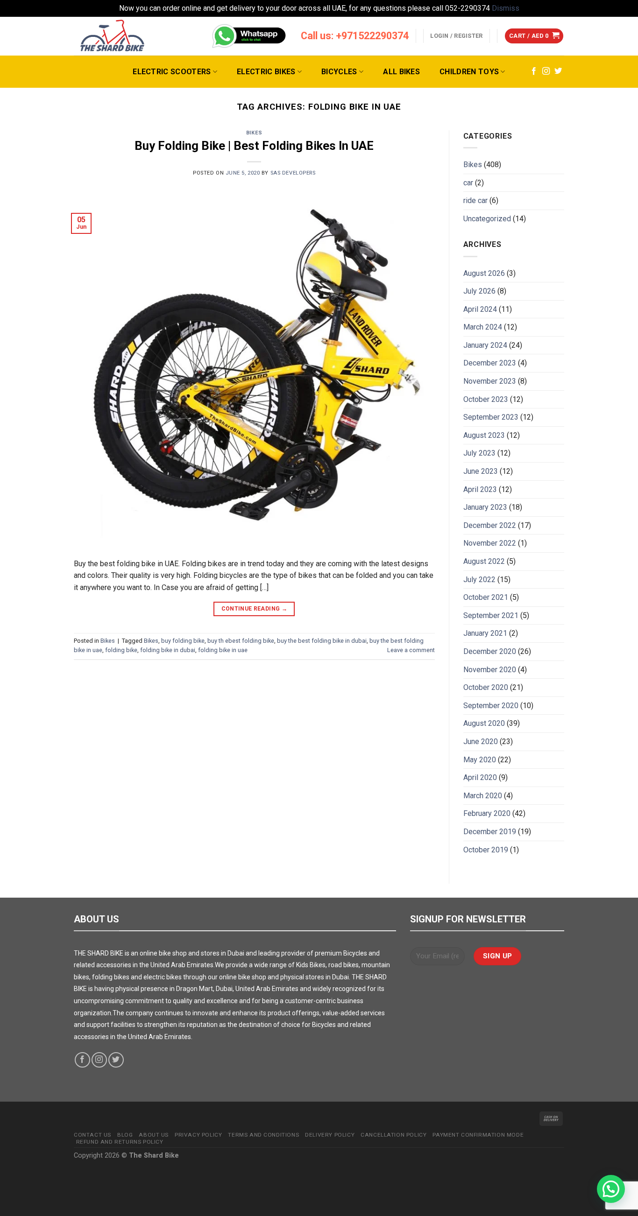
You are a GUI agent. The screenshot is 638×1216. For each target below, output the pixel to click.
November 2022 (489, 543)
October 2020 (485, 687)
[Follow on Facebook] (534, 71)
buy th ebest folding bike (240, 640)
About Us (154, 1135)
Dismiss (505, 8)
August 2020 (484, 723)
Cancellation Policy (393, 1135)
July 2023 (479, 453)
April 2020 (480, 777)
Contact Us (92, 1135)
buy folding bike (183, 640)
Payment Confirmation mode (478, 1135)
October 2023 (485, 399)
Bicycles (339, 71)
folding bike (121, 650)
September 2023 (490, 417)
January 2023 (485, 507)
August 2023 (484, 435)
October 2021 (485, 597)
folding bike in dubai (167, 650)
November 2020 (489, 669)
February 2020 (486, 813)
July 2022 (479, 579)
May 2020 (479, 759)
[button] (611, 1189)
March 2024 (482, 327)
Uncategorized (487, 218)
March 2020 (482, 795)
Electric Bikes (266, 71)
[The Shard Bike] (112, 36)
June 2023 (480, 471)
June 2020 (480, 741)
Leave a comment (411, 650)
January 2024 (485, 345)
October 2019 (485, 849)
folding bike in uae (223, 650)
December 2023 (489, 362)
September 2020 (490, 705)
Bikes (254, 133)
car (468, 182)
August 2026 (484, 273)
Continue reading (254, 608)
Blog (125, 1135)
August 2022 (484, 561)
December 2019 (489, 831)
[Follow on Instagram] (546, 71)
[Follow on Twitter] (558, 71)
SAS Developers (293, 173)
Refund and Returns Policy (119, 1142)
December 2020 (489, 651)
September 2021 (490, 615)
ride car (475, 200)
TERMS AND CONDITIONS (263, 1135)
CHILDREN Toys (469, 71)
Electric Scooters (172, 71)
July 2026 (479, 291)
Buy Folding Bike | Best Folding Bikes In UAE (254, 146)
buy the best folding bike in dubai (322, 640)
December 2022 (489, 525)
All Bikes (401, 71)
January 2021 (485, 633)
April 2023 (480, 489)
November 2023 (489, 381)
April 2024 (480, 309)
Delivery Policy (329, 1135)
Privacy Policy (198, 1135)
